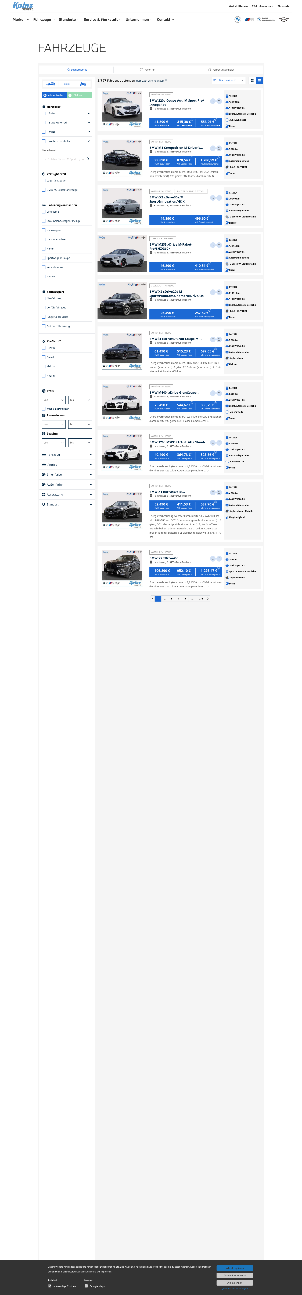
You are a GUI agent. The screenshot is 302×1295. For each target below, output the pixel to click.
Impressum (106, 1272)
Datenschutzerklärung (85, 1272)
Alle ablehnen (234, 1282)
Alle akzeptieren (235, 1268)
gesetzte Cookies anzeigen (235, 1288)
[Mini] (283, 19)
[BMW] (238, 19)
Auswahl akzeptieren (235, 1275)
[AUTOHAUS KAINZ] (118, 6)
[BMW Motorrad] (266, 19)
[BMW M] (249, 19)
